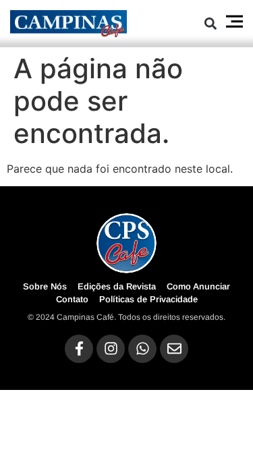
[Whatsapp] (142, 349)
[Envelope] (174, 349)
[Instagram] (110, 349)
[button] (211, 23)
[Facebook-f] (79, 349)
